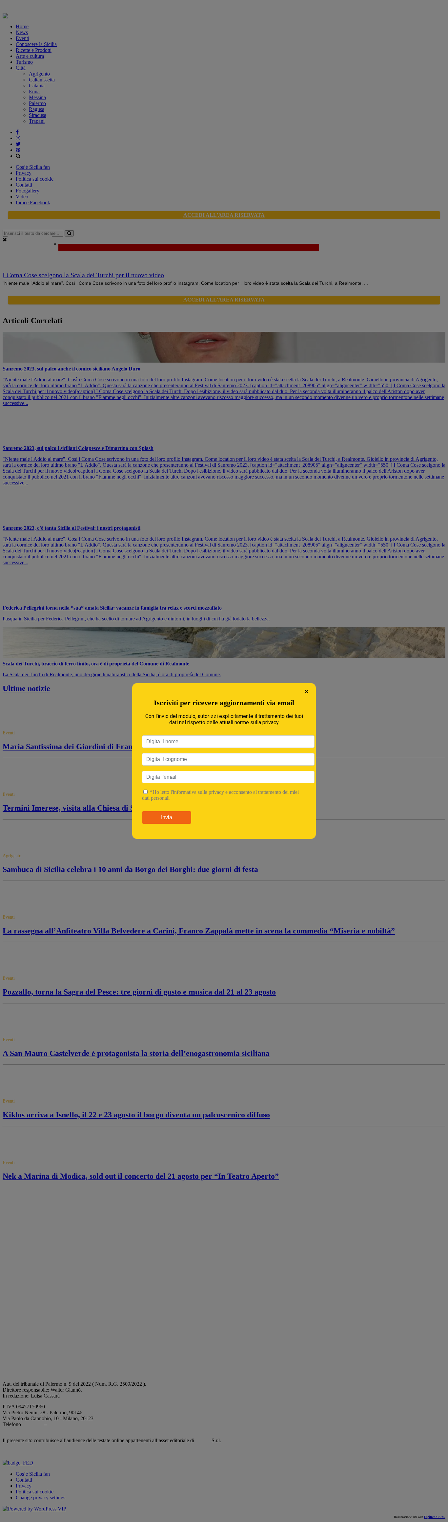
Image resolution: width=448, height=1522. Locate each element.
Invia (166, 817)
